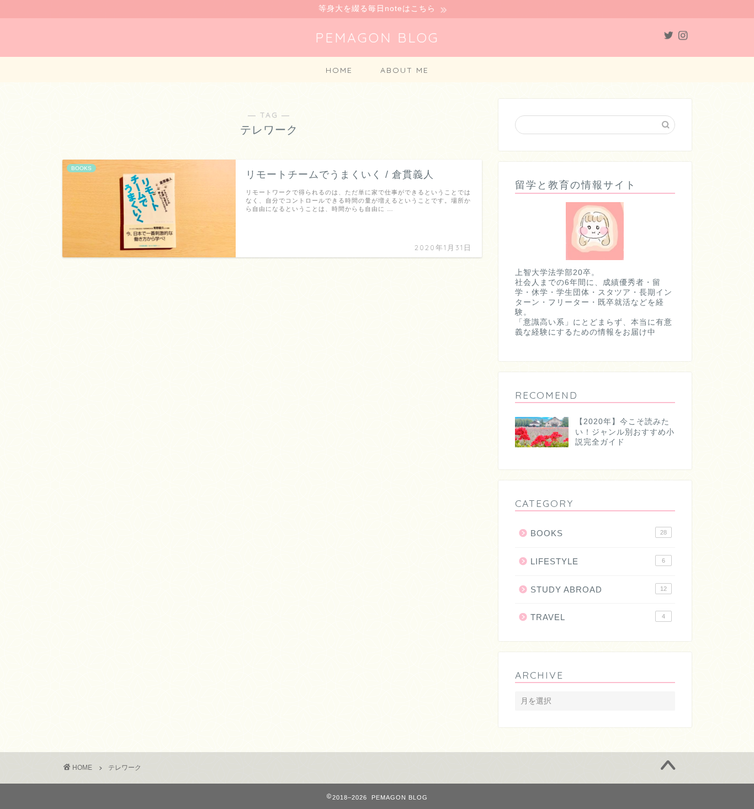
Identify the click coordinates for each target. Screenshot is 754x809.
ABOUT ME (404, 70)
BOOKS (598, 533)
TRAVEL (597, 617)
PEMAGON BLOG (377, 37)
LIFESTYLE (597, 561)
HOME (339, 70)
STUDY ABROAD (598, 589)
